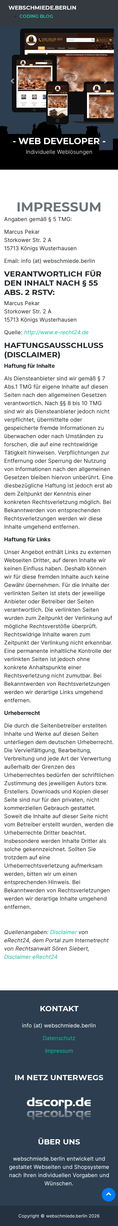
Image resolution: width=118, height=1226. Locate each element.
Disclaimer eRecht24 (31, 957)
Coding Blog (36, 16)
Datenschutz (59, 1038)
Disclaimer (63, 932)
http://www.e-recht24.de (56, 332)
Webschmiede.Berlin (42, 7)
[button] (12, 81)
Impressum (59, 1050)
